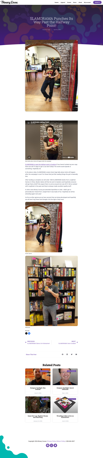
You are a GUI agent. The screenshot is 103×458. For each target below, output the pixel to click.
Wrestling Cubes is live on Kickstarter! (65, 416)
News (74, 2)
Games (57, 2)
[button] (62, 354)
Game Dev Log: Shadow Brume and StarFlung (38, 416)
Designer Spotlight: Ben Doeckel (38, 388)
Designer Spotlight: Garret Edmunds (65, 388)
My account (87, 2)
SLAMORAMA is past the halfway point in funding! (41, 164)
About (80, 2)
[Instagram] (51, 445)
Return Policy (61, 441)
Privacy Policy (51, 441)
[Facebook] (47, 445)
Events (69, 2)
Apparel (63, 2)
